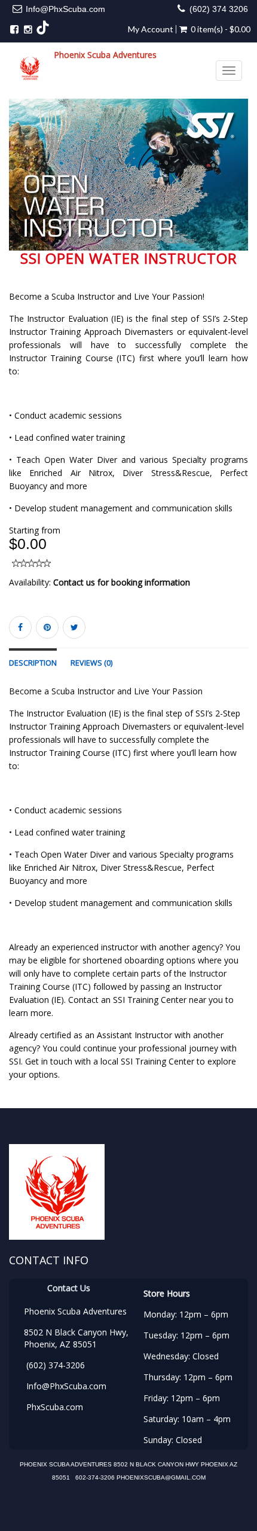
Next (241, 184)
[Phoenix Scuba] (30, 68)
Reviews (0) (91, 663)
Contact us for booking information (121, 582)
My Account (150, 29)
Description (33, 663)
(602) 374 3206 (218, 9)
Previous (18, 184)
